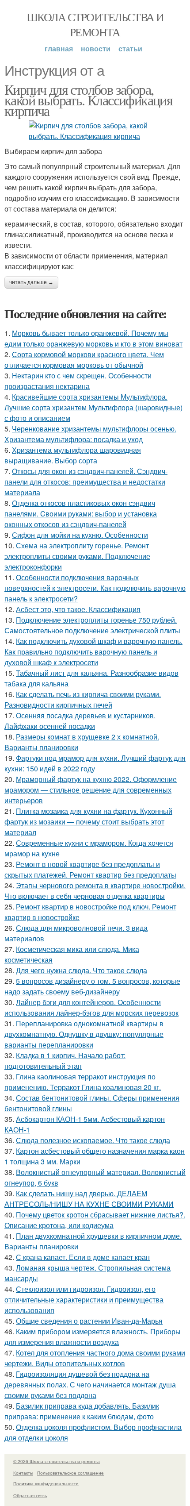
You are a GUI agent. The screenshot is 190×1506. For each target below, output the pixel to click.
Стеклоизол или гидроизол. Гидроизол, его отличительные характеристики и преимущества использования (83, 1299)
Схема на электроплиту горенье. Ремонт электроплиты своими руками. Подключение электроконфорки (77, 556)
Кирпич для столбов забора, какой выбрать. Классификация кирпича (88, 100)
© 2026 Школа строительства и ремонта (56, 1461)
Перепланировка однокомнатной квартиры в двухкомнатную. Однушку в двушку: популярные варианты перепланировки (83, 1034)
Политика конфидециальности (46, 1483)
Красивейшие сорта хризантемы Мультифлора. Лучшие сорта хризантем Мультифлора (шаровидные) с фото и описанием (93, 407)
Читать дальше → (31, 282)
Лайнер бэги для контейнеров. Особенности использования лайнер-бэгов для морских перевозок (91, 1007)
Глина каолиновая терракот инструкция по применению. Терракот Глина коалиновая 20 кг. (82, 1081)
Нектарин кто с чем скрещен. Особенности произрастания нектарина (78, 380)
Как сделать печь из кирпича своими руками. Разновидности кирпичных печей (82, 699)
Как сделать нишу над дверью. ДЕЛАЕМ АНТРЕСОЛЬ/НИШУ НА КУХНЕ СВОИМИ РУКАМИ (89, 1198)
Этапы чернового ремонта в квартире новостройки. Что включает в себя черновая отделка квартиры (95, 890)
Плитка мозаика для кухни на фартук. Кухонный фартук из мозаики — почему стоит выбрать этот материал (88, 821)
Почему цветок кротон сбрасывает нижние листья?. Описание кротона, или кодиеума (94, 1219)
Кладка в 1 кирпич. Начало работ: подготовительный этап (64, 1060)
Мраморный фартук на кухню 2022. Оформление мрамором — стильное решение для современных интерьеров (90, 789)
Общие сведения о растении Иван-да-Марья (89, 1321)
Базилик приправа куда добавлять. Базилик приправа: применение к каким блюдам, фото (81, 1411)
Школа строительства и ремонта (95, 24)
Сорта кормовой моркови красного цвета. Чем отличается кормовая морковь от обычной (84, 359)
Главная (59, 48)
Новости (95, 48)
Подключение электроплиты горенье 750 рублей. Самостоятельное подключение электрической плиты (92, 625)
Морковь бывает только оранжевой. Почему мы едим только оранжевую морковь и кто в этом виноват (93, 338)
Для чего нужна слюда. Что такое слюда (81, 970)
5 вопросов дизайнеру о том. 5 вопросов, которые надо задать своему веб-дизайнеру (92, 986)
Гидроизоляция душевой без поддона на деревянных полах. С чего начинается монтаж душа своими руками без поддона (90, 1384)
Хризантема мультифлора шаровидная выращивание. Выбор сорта (72, 455)
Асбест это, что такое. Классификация (78, 609)
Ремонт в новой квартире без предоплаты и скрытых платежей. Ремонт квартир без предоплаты (90, 869)
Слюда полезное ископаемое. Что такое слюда (93, 1140)
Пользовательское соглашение (70, 1473)
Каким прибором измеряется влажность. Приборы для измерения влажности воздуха (92, 1336)
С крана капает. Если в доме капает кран (83, 1257)
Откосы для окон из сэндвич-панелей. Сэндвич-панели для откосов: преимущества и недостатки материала (85, 481)
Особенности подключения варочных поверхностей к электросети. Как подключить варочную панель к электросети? (95, 588)
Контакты (23, 1473)
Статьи (130, 48)
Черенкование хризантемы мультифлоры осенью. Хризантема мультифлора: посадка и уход (90, 434)
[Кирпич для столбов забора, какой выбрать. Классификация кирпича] (95, 131)
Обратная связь (30, 1495)
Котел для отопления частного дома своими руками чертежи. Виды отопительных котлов (94, 1358)
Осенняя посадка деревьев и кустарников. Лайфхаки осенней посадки (80, 720)
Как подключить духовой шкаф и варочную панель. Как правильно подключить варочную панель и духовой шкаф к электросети (93, 651)
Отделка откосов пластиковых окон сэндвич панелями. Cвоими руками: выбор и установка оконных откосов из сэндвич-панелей (80, 513)
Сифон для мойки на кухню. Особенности (80, 535)
